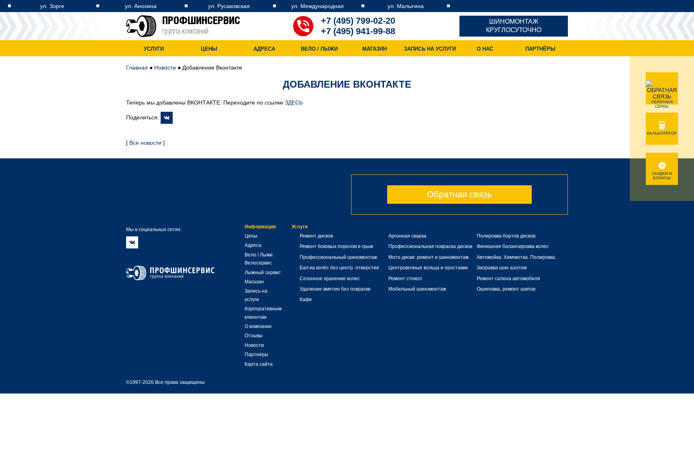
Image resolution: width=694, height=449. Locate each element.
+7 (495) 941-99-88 (358, 31)
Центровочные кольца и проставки (428, 268)
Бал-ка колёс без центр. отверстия (339, 268)
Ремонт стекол (405, 278)
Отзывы (254, 335)
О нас (485, 49)
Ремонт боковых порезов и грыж (336, 246)
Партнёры (540, 49)
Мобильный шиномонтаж (417, 289)
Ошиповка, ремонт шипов (506, 289)
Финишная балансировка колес (513, 246)
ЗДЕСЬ (294, 102)
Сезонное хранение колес (330, 278)
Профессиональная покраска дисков (430, 246)
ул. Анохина (141, 6)
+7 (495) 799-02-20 (358, 21)
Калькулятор (662, 133)
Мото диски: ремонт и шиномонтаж (428, 257)
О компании (258, 326)
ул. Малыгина (406, 6)
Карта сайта (259, 364)
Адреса (264, 49)
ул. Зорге (52, 6)
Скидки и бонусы (662, 175)
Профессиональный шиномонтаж (338, 257)
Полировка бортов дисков (506, 236)
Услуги (154, 49)
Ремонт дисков (316, 236)
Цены (209, 49)
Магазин (374, 49)
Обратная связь (459, 194)
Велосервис (258, 263)
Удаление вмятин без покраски (335, 289)
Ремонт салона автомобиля (508, 278)
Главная (137, 67)
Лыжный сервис (263, 272)
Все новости (145, 142)
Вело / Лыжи (319, 49)
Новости (165, 67)
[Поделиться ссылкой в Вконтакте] (167, 117)
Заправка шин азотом (502, 268)
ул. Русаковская (229, 6)
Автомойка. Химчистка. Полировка (516, 257)
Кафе (306, 299)
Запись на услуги (430, 49)
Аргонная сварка (407, 236)
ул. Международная (317, 6)
